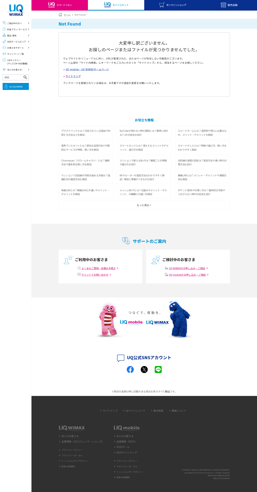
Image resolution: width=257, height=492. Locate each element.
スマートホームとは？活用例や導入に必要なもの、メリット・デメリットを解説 (202, 132)
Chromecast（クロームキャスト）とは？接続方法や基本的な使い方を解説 (85, 162)
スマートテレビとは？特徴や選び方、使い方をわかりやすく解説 (202, 147)
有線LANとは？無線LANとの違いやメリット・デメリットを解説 (85, 192)
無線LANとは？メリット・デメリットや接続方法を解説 (202, 177)
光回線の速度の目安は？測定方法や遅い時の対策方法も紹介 (202, 162)
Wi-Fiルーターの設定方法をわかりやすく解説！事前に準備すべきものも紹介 (142, 177)
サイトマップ (73, 76)
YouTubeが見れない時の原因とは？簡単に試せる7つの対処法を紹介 (144, 132)
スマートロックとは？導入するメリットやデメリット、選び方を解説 (144, 147)
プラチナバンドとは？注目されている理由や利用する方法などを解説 (85, 132)
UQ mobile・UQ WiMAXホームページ (87, 69)
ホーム (67, 14)
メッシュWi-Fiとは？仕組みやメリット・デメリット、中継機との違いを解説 (143, 192)
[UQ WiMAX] (15, 10)
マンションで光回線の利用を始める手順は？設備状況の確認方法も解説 (85, 177)
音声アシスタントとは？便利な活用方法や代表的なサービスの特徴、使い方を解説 (85, 147)
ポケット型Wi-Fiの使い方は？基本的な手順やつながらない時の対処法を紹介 (201, 192)
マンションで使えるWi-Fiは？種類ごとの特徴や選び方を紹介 (143, 162)
